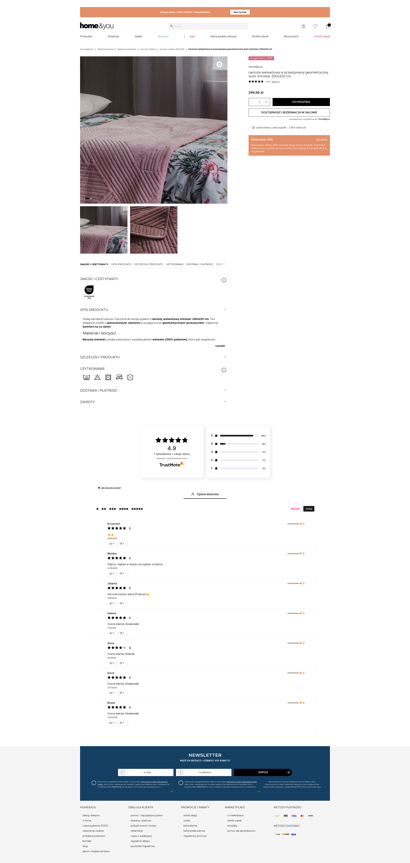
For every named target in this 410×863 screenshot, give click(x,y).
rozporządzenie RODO (95, 825)
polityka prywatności (94, 836)
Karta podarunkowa (223, 36)
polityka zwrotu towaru (143, 825)
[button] (99, 488)
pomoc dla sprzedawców (241, 830)
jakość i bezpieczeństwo (96, 851)
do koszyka (301, 101)
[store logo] (96, 26)
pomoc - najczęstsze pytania (147, 815)
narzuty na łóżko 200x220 (172, 49)
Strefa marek (260, 36)
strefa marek (234, 820)
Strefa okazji (322, 36)
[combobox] (208, 26)
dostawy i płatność (141, 820)
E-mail (147, 772)
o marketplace (235, 815)
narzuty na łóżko (148, 49)
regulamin (321, 139)
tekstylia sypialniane (127, 49)
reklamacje (137, 830)
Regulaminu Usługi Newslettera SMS (242, 782)
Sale (192, 36)
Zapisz (263, 772)
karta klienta (190, 825)
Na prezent (291, 36)
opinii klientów (172, 454)
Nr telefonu (205, 772)
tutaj (319, 787)
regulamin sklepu (140, 841)
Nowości (163, 36)
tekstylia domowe (105, 49)
